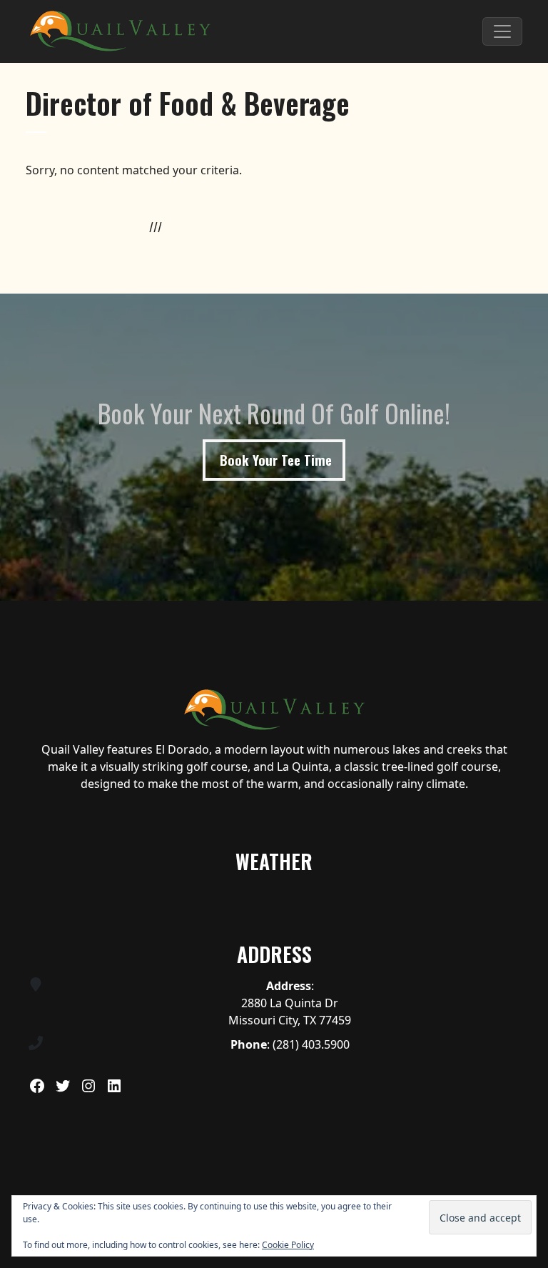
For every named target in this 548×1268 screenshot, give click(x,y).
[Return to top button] (529, 583)
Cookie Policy (288, 1245)
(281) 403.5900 (311, 1044)
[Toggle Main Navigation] (502, 31)
